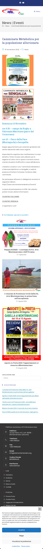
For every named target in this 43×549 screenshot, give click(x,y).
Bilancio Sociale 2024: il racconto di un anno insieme (20, 408)
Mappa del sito (11, 505)
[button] (40, 509)
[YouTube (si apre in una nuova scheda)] (23, 3)
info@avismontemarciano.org (20, 453)
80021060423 (14, 459)
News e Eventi (10, 484)
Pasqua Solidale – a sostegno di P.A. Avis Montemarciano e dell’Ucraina (21, 251)
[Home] (3, 26)
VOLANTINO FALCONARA (10, 197)
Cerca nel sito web (8, 375)
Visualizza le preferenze (21, 541)
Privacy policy (25, 546)
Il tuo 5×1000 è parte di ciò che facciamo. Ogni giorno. (20, 412)
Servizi (8, 481)
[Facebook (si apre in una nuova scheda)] (20, 3)
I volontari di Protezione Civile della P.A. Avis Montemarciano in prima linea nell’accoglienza (21, 296)
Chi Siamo (9, 475)
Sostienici (9, 478)
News (26, 50)
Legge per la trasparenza (14, 502)
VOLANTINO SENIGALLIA (10, 201)
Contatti (8, 487)
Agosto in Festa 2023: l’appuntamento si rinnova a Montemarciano (21, 364)
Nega (21, 536)
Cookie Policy (16, 546)
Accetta (21, 530)
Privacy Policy (10, 496)
